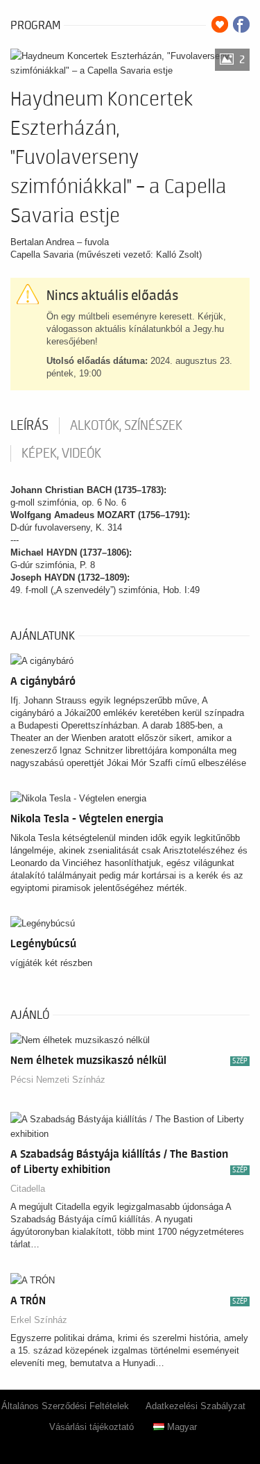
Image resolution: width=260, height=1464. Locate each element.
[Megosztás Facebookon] (241, 24)
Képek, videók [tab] (61, 453)
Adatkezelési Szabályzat (195, 1406)
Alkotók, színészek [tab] (126, 425)
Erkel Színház (38, 1320)
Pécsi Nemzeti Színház (57, 1079)
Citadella (27, 1188)
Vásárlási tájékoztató (91, 1427)
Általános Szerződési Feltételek (65, 1406)
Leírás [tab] (29, 425)
